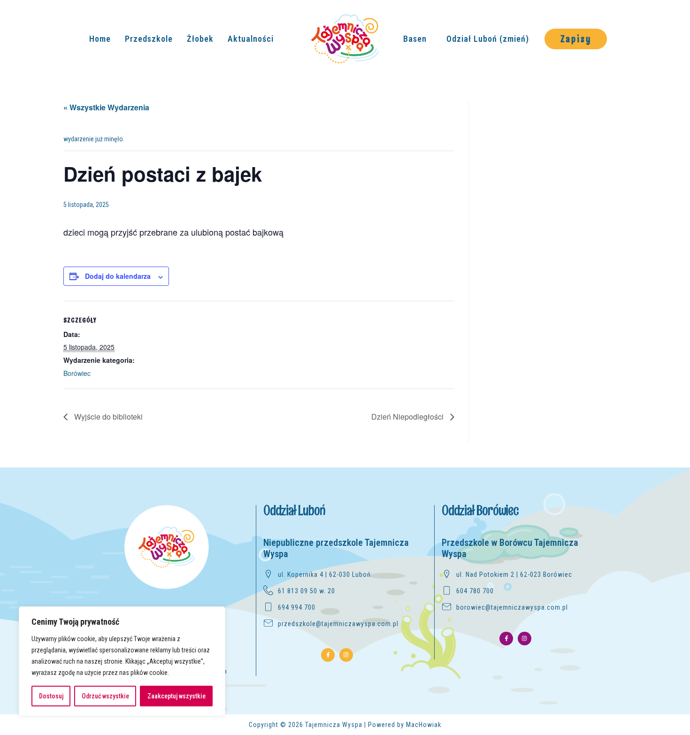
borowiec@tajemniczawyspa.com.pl (512, 607)
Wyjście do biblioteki (107, 416)
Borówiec (77, 373)
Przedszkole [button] (149, 39)
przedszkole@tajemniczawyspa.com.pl (338, 624)
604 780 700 (475, 591)
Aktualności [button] (251, 39)
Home (100, 39)
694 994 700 (296, 607)
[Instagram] (346, 655)
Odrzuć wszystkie (105, 696)
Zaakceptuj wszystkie (176, 696)
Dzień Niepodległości (408, 416)
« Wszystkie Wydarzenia (106, 107)
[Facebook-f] (328, 655)
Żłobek (200, 39)
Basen (415, 39)
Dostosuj (51, 696)
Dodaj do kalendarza (118, 276)
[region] (122, 661)
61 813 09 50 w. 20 (306, 591)
